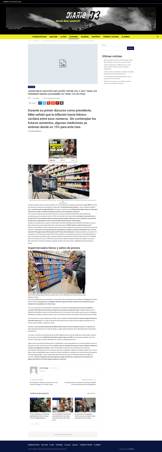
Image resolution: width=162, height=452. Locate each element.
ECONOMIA (73, 37)
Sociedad (85, 37)
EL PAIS (63, 37)
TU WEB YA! (131, 449)
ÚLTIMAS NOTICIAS (39, 37)
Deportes (96, 37)
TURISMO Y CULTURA (110, 37)
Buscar (104, 45)
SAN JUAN (53, 37)
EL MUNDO (126, 37)
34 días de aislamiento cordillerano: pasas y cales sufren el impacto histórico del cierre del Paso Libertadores (117, 67)
